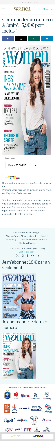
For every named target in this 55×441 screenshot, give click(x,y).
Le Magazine (46, 9)
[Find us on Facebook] (27, 255)
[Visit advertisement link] (27, 436)
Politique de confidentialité (34, 239)
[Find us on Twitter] (17, 255)
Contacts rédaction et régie (26, 232)
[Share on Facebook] (8, 38)
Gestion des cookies (27, 252)
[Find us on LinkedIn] (38, 255)
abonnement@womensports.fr (29, 207)
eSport (43, 236)
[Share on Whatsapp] (34, 38)
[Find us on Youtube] (32, 255)
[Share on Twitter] (21, 38)
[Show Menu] (3, 9)
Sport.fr (33, 236)
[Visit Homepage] (22, 9)
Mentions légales (27, 243)
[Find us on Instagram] (23, 255)
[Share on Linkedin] (47, 38)
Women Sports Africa (16, 236)
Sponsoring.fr (12, 239)
